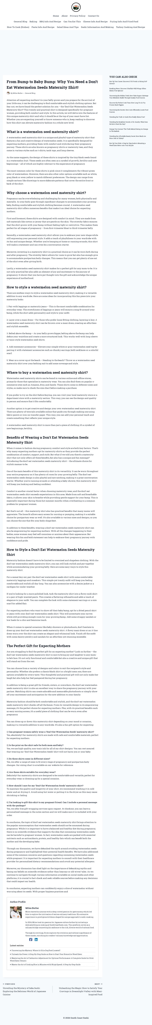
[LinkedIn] (36, 939)
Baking (33, 21)
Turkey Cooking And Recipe (130, 27)
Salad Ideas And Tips (68, 27)
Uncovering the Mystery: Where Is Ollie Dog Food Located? (36, 950)
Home (56, 15)
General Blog (20, 21)
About (65, 15)
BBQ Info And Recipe (50, 21)
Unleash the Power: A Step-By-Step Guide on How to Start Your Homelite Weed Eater (47, 954)
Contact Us (93, 15)
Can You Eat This (72, 21)
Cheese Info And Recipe (95, 21)
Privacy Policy (78, 15)
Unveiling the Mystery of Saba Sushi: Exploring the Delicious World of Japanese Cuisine (24, 989)
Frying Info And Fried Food (124, 21)
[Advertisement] (76, 47)
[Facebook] (31, 939)
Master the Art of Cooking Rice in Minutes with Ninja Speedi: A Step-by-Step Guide (46, 964)
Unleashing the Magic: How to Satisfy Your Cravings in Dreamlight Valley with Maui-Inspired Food (80, 989)
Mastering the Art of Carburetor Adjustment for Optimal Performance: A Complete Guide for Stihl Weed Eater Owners (52, 959)
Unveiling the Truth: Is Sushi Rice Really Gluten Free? (127, 117)
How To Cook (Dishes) (18, 27)
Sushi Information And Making (97, 27)
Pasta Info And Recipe (43, 27)
